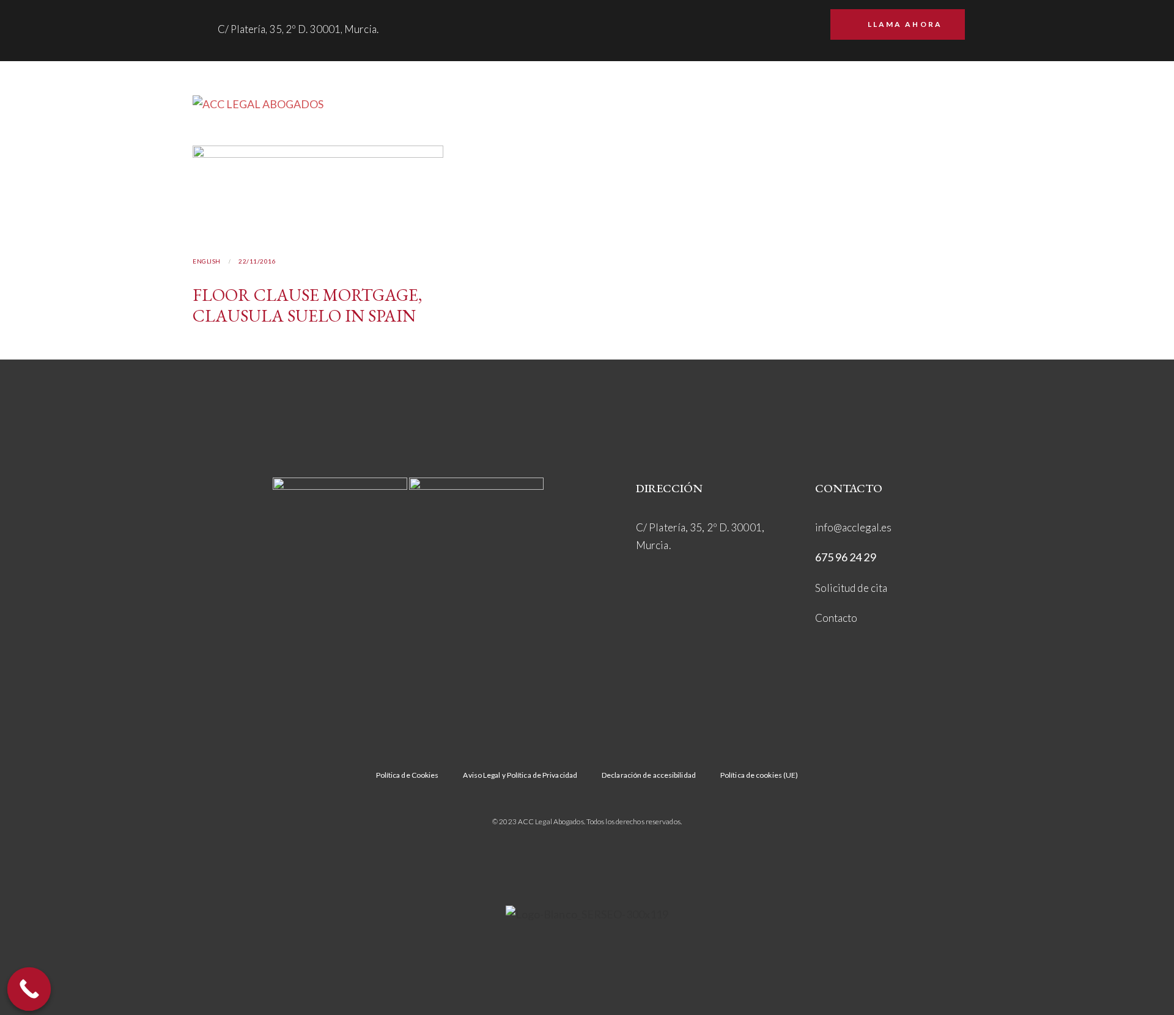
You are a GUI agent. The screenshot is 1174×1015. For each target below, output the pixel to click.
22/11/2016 (257, 261)
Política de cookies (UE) (759, 775)
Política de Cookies (407, 775)
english (207, 261)
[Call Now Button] (29, 989)
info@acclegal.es (853, 527)
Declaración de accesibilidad (649, 775)
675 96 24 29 (845, 557)
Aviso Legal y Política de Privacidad (520, 775)
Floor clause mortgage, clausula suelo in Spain (307, 305)
